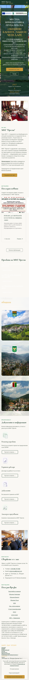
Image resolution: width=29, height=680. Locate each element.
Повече (19, 238)
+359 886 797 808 (15, 569)
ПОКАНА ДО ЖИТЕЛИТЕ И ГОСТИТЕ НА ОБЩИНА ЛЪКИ (13, 218)
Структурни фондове (14, 609)
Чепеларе (14, 415)
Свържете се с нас (9, 175)
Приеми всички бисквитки (14, 677)
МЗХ (14, 603)
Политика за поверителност (9, 655)
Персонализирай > (14, 673)
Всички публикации (14, 250)
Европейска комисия (14, 591)
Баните (14, 344)
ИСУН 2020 (14, 615)
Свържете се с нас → (15, 69)
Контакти (4, 652)
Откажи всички (14, 669)
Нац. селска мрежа (14, 606)
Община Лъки (14, 600)
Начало (3, 647)
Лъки (14, 379)
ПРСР (14, 612)
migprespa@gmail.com (15, 571)
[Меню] (27, 2)
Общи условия (5, 653)
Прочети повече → (9, 452)
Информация (5, 650)
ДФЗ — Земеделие (14, 618)
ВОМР (3, 649)
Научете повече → (8, 270)
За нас (14, 74)
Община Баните (14, 597)
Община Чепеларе (14, 594)
